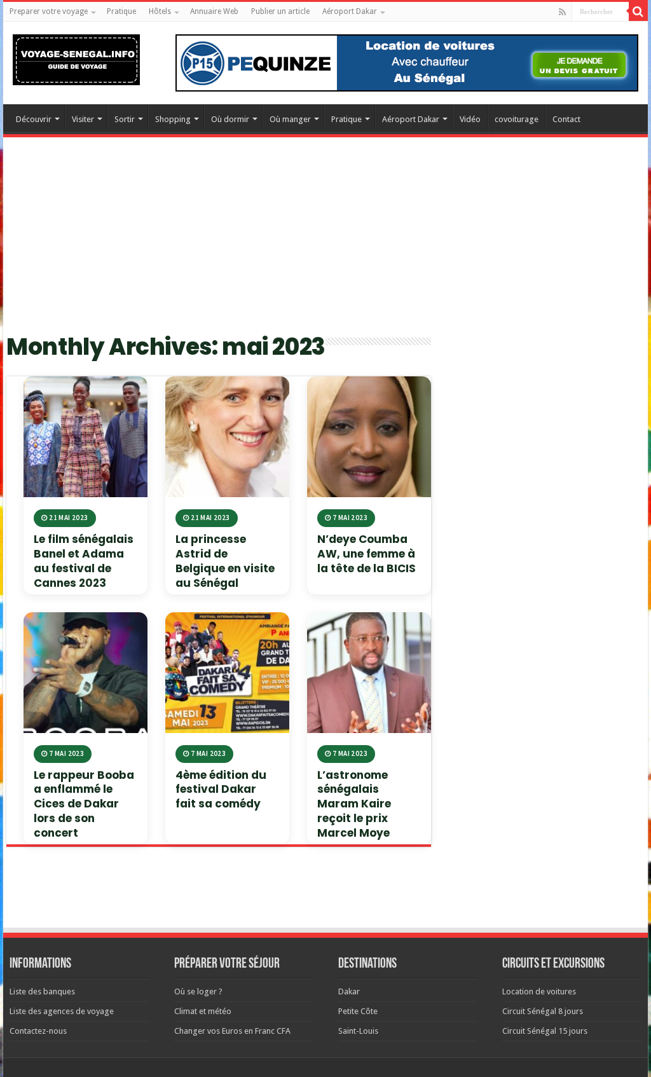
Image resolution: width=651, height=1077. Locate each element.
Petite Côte (358, 1011)
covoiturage (516, 119)
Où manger (290, 119)
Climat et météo (202, 1011)
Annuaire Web (214, 11)
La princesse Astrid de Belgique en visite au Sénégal (225, 561)
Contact (566, 119)
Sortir (124, 119)
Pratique (121, 11)
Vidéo (470, 119)
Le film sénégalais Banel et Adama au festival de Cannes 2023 (84, 561)
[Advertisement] (325, 242)
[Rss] (562, 12)
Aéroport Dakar (349, 11)
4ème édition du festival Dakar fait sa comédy (220, 789)
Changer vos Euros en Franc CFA (232, 1031)
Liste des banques (42, 991)
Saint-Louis (358, 1031)
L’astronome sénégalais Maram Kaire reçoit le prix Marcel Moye (354, 804)
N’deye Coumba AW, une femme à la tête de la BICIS (366, 554)
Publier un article (280, 11)
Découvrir (33, 119)
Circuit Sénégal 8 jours (542, 1011)
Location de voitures (539, 991)
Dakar (349, 991)
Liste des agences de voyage (62, 1011)
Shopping (173, 119)
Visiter (83, 119)
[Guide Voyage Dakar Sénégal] (76, 57)
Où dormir (230, 119)
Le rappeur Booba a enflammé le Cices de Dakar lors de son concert (84, 804)
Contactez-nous (38, 1031)
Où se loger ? (198, 991)
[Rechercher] (638, 11)
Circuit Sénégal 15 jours (544, 1031)
